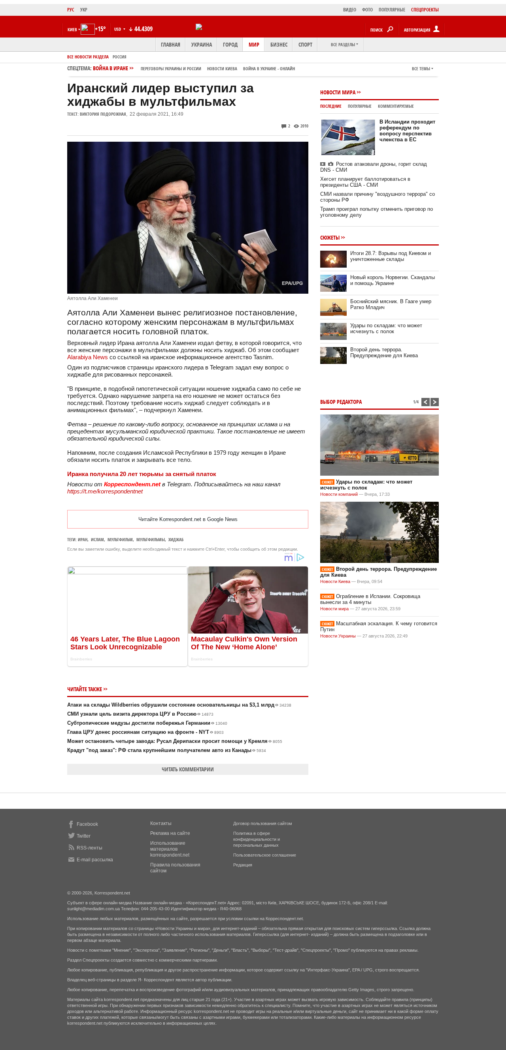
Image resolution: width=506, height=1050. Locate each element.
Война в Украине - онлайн (269, 68)
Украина (201, 44)
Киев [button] (72, 29)
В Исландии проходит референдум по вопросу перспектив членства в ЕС (407, 130)
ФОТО (367, 9)
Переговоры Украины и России (171, 68)
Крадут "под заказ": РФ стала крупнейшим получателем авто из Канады (166, 750)
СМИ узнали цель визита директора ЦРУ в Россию (140, 714)
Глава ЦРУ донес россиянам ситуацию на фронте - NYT (145, 732)
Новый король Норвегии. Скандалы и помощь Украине (392, 280)
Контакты (161, 823)
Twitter (84, 836)
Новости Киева (335, 581)
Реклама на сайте (170, 833)
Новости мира (337, 92)
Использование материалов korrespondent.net (169, 849)
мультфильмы (150, 539)
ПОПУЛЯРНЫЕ (392, 9)
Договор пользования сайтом (262, 823)
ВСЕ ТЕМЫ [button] (421, 68)
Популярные (360, 106)
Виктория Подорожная (103, 114)
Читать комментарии (188, 769)
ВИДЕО (349, 9)
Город (230, 44)
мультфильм (120, 539)
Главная (170, 44)
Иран (82, 539)
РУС (70, 9)
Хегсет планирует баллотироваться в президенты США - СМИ (365, 182)
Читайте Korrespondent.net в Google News (188, 519)
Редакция (242, 864)
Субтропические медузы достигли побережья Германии (147, 723)
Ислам (97, 539)
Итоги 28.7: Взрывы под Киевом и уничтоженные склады (390, 256)
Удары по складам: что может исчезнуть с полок (386, 328)
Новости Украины (338, 636)
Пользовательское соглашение (264, 855)
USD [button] (118, 29)
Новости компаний (339, 494)
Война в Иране (194, 68)
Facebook (87, 824)
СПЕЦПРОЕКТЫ (425, 9)
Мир (254, 44)
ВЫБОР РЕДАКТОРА (341, 401)
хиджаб (175, 539)
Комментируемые (396, 106)
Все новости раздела (88, 57)
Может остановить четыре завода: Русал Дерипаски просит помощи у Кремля (174, 741)
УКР (83, 9)
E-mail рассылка (95, 859)
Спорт (305, 44)
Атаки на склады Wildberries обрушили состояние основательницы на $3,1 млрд (179, 705)
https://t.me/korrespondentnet (105, 491)
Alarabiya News (87, 357)
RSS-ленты (89, 848)
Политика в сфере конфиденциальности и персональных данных (256, 839)
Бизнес (278, 44)
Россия (119, 57)
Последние (331, 106)
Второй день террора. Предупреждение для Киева (384, 352)
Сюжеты (330, 237)
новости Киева (222, 68)
